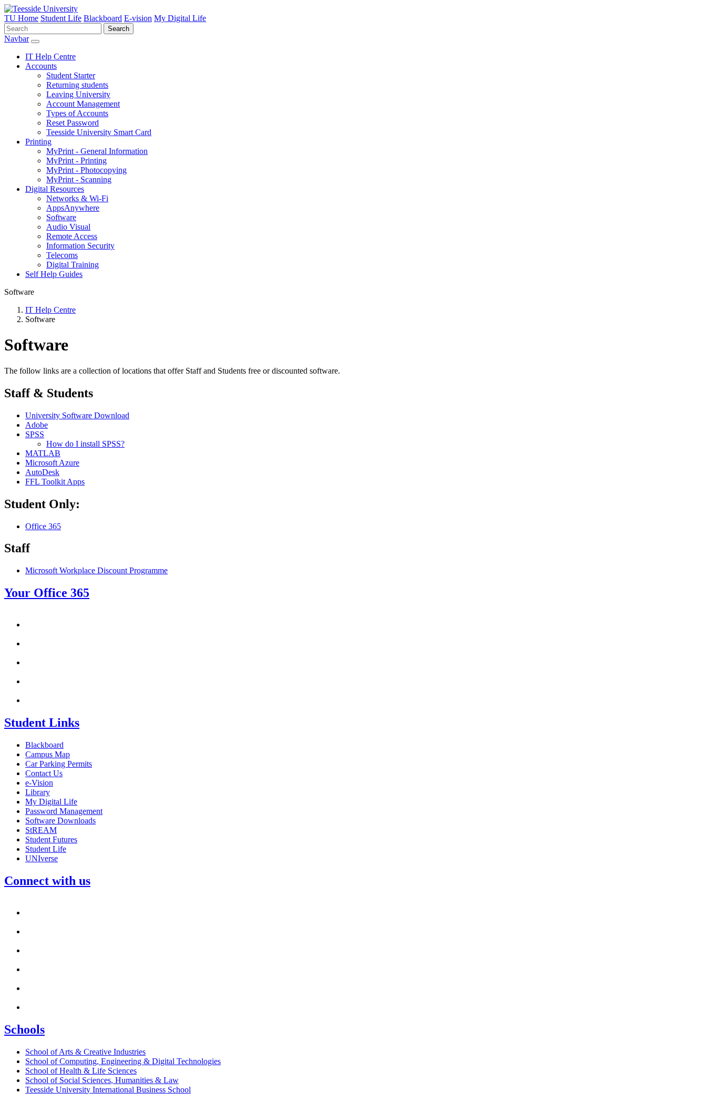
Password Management (63, 811)
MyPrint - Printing (76, 160)
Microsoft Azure (52, 462)
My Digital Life (180, 18)
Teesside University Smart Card (98, 132)
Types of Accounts (77, 113)
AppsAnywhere (72, 207)
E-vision (138, 18)
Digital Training (72, 264)
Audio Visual (68, 226)
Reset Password (72, 122)
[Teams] (33, 700)
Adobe (36, 424)
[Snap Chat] (33, 912)
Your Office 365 (46, 593)
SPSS (34, 434)
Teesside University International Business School (108, 1089)
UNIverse (41, 858)
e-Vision (39, 782)
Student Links (41, 722)
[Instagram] (33, 931)
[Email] (33, 624)
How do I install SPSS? (85, 443)
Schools (24, 1029)
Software (61, 217)
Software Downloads (60, 820)
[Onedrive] (33, 681)
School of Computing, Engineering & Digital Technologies (123, 1061)
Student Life (60, 18)
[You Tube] (33, 950)
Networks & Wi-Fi (77, 198)
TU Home (21, 18)
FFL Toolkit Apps (55, 481)
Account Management (83, 103)
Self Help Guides (54, 274)
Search (118, 29)
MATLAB (42, 453)
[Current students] (41, 8)
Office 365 (43, 526)
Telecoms (62, 255)
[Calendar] (33, 643)
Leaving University (78, 94)
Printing (38, 141)
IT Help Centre (50, 56)
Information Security (80, 245)
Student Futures (51, 839)
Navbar (16, 38)
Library (37, 792)
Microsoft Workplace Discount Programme (96, 570)
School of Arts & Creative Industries (85, 1051)
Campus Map (47, 754)
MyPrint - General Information (97, 151)
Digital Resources (54, 188)
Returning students (77, 84)
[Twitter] (33, 969)
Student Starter (70, 75)
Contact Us (44, 773)
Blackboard (103, 18)
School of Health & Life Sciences (81, 1070)
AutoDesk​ (42, 472)
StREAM (41, 830)
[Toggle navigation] (35, 41)
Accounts (41, 65)
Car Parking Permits (58, 763)
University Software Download (77, 415)
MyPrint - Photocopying (86, 170)
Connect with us (47, 881)
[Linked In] (33, 1007)
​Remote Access (71, 236)
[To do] (33, 662)
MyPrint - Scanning (78, 179)
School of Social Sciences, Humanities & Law (102, 1080)
